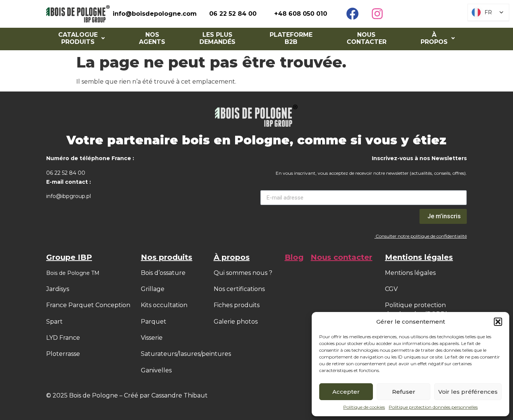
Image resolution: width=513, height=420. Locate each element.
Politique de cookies (364, 407)
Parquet (153, 321)
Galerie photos (236, 321)
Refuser (403, 391)
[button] (498, 322)
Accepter (346, 391)
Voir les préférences (468, 391)
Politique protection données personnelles (433, 407)
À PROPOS (434, 38)
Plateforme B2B (291, 38)
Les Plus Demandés (217, 38)
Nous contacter (366, 38)
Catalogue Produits (78, 38)
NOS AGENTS (152, 38)
